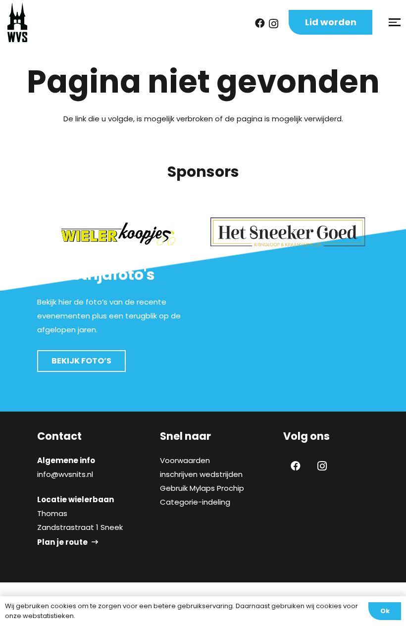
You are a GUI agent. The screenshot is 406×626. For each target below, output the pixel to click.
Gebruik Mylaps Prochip (202, 488)
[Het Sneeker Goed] (288, 232)
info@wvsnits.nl (65, 474)
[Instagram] (273, 23)
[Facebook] (260, 23)
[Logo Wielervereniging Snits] (17, 22)
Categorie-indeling (195, 502)
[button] (394, 22)
